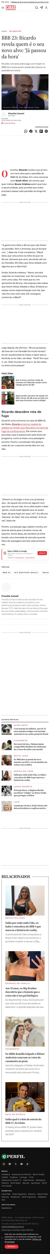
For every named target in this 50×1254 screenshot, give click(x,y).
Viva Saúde (6, 1186)
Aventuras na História (21, 1174)
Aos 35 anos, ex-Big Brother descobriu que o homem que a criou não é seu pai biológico (22, 991)
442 (3, 1200)
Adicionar (42, 553)
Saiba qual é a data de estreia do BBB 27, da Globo (23, 1121)
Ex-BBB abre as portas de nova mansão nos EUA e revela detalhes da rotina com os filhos (30, 762)
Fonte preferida (30, 557)
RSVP (44, 1183)
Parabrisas (15, 1197)
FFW (31, 1177)
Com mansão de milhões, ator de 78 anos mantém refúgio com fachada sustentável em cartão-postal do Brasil (31, 731)
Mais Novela (28, 1180)
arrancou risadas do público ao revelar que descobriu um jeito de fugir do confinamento (25, 428)
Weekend (42, 1197)
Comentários (9, 123)
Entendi (11, 1246)
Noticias (5, 1197)
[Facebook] (9, 1164)
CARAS (5, 1177)
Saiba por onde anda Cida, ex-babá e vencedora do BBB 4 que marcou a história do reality (30, 777)
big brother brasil (26, 573)
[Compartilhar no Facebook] (31, 131)
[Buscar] (36, 7)
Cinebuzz (14, 1177)
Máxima (5, 1183)
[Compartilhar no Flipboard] (41, 131)
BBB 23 (7, 573)
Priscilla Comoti (16, 113)
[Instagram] (4, 1164)
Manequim (40, 1180)
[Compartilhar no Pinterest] (46, 131)
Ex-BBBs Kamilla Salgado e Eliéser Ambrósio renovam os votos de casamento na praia (25, 1057)
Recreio (25, 1183)
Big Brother (15, 31)
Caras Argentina (19, 1194)
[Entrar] (46, 7)
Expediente (6, 1208)
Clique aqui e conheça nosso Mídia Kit (17, 1230)
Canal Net (6, 1194)
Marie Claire (42, 1194)
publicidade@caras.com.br (13, 1227)
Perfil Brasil (15, 1183)
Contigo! (23, 1177)
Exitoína (31, 1194)
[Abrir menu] (3, 7)
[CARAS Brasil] (11, 8)
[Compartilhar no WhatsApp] (26, 131)
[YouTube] (21, 1164)
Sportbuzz (35, 1183)
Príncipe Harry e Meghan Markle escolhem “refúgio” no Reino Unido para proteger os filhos (30, 793)
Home (4, 31)
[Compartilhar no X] (36, 131)
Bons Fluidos (38, 1174)
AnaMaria (6, 1174)
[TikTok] (27, 1164)
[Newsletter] (41, 7)
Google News (20, 557)
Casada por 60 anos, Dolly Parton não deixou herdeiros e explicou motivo (30, 807)
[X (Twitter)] (15, 1164)
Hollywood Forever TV (11, 1180)
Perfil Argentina (29, 1197)
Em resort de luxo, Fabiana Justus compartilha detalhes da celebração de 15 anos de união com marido (30, 747)
